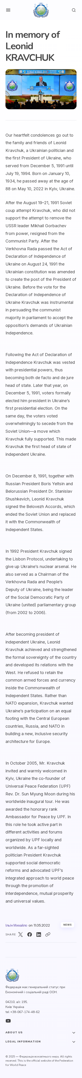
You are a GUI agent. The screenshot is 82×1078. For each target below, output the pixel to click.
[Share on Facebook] (29, 934)
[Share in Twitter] (20, 934)
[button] (8, 10)
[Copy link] (47, 934)
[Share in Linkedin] (38, 934)
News (67, 924)
